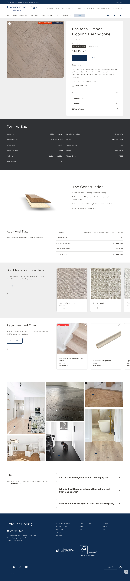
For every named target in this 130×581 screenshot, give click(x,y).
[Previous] (7, 294)
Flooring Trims (15, 341)
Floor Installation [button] (48, 15)
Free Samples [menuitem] (35, 15)
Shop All (12, 286)
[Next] (13, 294)
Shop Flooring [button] (12, 15)
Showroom (119, 2)
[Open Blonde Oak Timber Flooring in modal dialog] (14, 427)
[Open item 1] (35, 49)
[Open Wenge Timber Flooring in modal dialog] (59, 455)
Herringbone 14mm (79, 46)
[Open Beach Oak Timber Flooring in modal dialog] (96, 453)
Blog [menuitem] (58, 15)
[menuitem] (63, 523)
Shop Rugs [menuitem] (23, 15)
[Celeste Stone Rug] (72, 283)
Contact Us (110, 567)
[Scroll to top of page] (120, 567)
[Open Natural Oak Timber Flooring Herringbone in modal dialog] (93, 394)
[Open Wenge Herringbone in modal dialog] (56, 410)
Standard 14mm (93, 46)
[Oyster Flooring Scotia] (105, 338)
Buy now (80, 58)
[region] (60, 2)
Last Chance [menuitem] (79, 15)
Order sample (97, 58)
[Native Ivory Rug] (105, 283)
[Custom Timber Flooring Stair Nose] (72, 338)
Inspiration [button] (67, 15)
